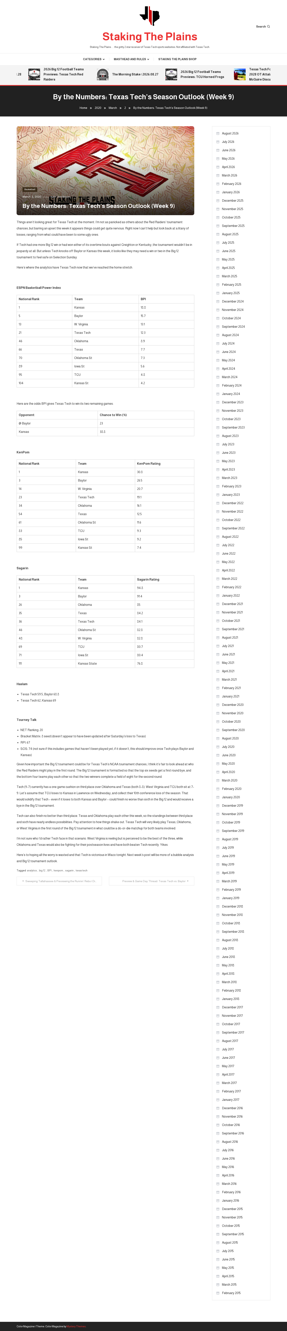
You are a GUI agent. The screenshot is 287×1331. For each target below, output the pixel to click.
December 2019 (232, 805)
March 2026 (229, 175)
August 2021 (230, 637)
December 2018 (232, 906)
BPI (49, 870)
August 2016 (230, 1141)
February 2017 (231, 1091)
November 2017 (232, 1015)
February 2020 (232, 788)
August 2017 (230, 1041)
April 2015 (228, 1276)
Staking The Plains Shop (177, 59)
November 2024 (233, 309)
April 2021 (228, 671)
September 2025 (233, 225)
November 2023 (232, 410)
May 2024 (228, 360)
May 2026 (228, 158)
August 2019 (230, 839)
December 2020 (233, 704)
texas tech (81, 870)
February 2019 (231, 889)
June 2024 (229, 352)
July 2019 (228, 847)
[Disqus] (105, 934)
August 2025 (230, 234)
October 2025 (231, 217)
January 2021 (230, 696)
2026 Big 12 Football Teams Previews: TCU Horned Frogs (190, 74)
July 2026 (228, 141)
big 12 (42, 870)
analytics (32, 870)
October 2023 (231, 419)
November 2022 (232, 511)
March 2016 (229, 1183)
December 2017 (232, 1007)
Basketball (29, 189)
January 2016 (230, 1200)
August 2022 (230, 536)
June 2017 (228, 1057)
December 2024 (233, 301)
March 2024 (230, 377)
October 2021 (231, 620)
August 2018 (230, 940)
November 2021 (232, 612)
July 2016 (228, 1150)
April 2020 (228, 772)
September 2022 (233, 528)
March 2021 (229, 679)
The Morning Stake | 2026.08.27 (123, 74)
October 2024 (231, 318)
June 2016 (228, 1158)
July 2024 (228, 343)
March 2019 (229, 881)
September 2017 (233, 1032)
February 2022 (231, 587)
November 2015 (232, 1217)
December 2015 (232, 1209)
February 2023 (231, 486)
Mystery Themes (76, 1326)
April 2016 (228, 1175)
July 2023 (228, 444)
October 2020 (231, 721)
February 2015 (231, 1293)
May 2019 (228, 864)
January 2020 (231, 797)
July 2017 (228, 1049)
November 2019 (232, 814)
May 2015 (228, 1267)
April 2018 (228, 973)
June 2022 (228, 553)
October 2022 (231, 520)
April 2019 (228, 873)
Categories (92, 59)
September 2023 (233, 427)
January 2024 (231, 394)
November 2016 (232, 1116)
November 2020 (232, 713)
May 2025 (228, 259)
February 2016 (231, 1192)
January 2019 (230, 898)
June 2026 (228, 150)
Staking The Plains (149, 36)
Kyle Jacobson (60, 196)
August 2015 (230, 1242)
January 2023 (231, 494)
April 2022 (228, 570)
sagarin (69, 870)
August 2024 (230, 335)
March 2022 (229, 578)
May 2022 (228, 562)
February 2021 (231, 688)
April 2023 (228, 469)
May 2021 (228, 662)
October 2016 (231, 1125)
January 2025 (231, 293)
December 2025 (232, 200)
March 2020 (229, 780)
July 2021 (228, 646)
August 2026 (230, 133)
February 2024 (232, 385)
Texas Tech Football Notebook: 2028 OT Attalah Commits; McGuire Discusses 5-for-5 (260, 74)
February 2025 (231, 284)
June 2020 (229, 755)
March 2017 (229, 1083)
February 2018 (231, 990)
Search (261, 26)
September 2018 (233, 931)
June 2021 (228, 654)
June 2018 (228, 957)
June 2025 (228, 251)
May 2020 (228, 763)
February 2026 (231, 183)
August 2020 (230, 738)
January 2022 (231, 595)
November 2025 (232, 209)
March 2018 (229, 982)
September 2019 (233, 830)
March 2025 (229, 276)
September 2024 (233, 326)
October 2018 (231, 923)
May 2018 (228, 965)
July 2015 (228, 1251)
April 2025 (228, 267)
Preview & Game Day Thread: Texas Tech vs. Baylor (153, 881)
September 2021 (233, 629)
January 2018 (230, 999)
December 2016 (232, 1108)
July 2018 (228, 948)
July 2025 (228, 242)
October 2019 (231, 822)
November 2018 (232, 915)
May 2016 (228, 1167)
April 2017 (228, 1074)
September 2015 (233, 1234)
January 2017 (230, 1099)
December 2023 (232, 402)
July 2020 (228, 746)
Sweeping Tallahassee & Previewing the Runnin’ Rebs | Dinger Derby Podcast (63, 881)
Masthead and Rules (130, 59)
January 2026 (231, 192)
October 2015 (231, 1225)
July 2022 (228, 545)
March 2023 (229, 478)
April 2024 (228, 368)
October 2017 (231, 1024)
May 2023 (228, 461)
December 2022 (232, 503)
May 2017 (228, 1066)
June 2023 (228, 452)
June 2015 (228, 1259)
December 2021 (232, 604)
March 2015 (229, 1284)
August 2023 (230, 436)
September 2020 (233, 730)
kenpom (58, 870)
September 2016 (233, 1133)
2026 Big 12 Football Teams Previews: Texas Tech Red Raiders (51, 74)
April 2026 (228, 167)
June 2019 (228, 856)
